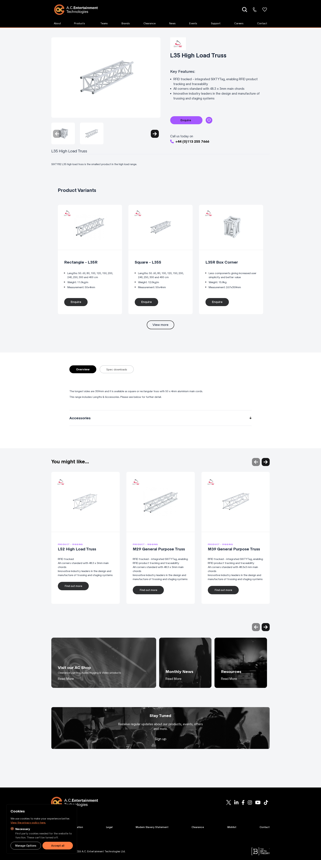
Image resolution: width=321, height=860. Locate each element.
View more (160, 325)
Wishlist (231, 827)
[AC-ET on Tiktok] (266, 802)
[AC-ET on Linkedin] (236, 802)
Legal (109, 827)
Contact (262, 23)
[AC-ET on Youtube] (258, 802)
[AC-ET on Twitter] (229, 802)
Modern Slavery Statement (152, 827)
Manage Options (25, 845)
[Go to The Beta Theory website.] (261, 851)
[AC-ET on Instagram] (249, 802)
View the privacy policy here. (28, 822)
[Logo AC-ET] (78, 10)
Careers (238, 23)
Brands (126, 23)
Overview (83, 369)
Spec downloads (116, 369)
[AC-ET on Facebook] (243, 802)
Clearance (149, 23)
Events (193, 23)
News (172, 23)
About (57, 23)
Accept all (57, 845)
